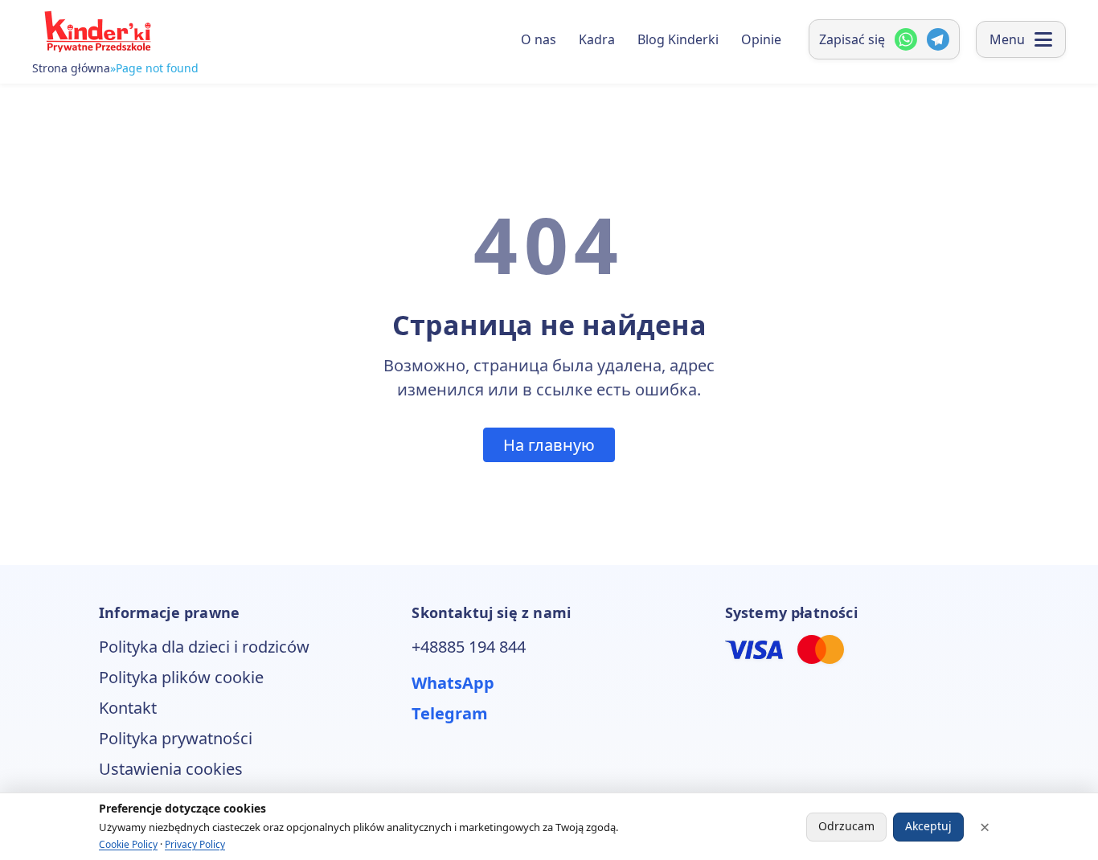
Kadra (597, 39)
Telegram (450, 713)
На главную (549, 445)
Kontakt (128, 708)
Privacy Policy (195, 844)
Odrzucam (846, 825)
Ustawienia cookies (171, 769)
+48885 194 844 (469, 646)
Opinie (761, 39)
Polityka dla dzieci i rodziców (204, 646)
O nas (538, 39)
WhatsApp (453, 683)
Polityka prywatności (175, 738)
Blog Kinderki (678, 39)
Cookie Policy (128, 844)
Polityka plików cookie (181, 677)
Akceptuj (928, 825)
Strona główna (71, 68)
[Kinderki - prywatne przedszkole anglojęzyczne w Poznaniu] (96, 31)
